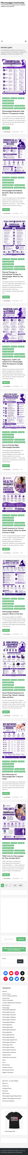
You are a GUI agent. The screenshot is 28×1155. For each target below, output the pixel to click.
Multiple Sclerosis (7, 1067)
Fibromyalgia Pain (7, 1032)
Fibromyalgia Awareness (8, 100)
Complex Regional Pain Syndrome (11, 1002)
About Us (4, 1083)
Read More (6, 128)
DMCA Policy (6, 1093)
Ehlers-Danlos (6, 1005)
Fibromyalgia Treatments (9, 1050)
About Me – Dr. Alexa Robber (10, 1081)
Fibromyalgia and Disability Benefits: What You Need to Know (12, 193)
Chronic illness (6, 98)
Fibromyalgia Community (12, 2)
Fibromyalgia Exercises (8, 1012)
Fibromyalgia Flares (7, 1027)
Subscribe (21, 939)
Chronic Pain (13, 98)
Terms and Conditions (8, 1101)
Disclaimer (5, 1091)
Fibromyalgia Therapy (8, 1047)
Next (20, 885)
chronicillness (7, 132)
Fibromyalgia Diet (7, 1024)
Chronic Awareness (7, 1000)
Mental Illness (6, 1065)
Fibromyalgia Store (10, 1131)
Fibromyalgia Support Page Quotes (11, 1096)
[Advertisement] (14, 23)
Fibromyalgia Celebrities (9, 1017)
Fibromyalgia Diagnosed (8, 105)
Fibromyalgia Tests (7, 1045)
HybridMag (19, 1152)
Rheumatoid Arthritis (8, 1070)
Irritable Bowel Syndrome (9, 1057)
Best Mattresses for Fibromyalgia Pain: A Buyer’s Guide (12, 776)
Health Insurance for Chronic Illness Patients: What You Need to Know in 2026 (14, 530)
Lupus (4, 1060)
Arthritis (4, 991)
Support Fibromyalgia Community (11, 1098)
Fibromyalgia (21, 98)
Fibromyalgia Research (8, 108)
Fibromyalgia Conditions (8, 103)
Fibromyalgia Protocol (19, 105)
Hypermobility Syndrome (9, 1052)
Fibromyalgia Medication (9, 1029)
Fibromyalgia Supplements (9, 1040)
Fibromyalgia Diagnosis (8, 1022)
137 (15, 885)
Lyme (3, 1062)
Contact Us (5, 1086)
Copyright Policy (6, 1088)
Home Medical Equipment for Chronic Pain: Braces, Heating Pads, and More (13, 695)
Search (4, 958)
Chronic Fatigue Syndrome (9, 996)
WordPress (10, 1152)
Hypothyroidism (6, 1055)
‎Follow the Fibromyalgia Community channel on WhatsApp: (14, 949)
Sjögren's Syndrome (7, 1072)
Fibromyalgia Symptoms (19, 108)
